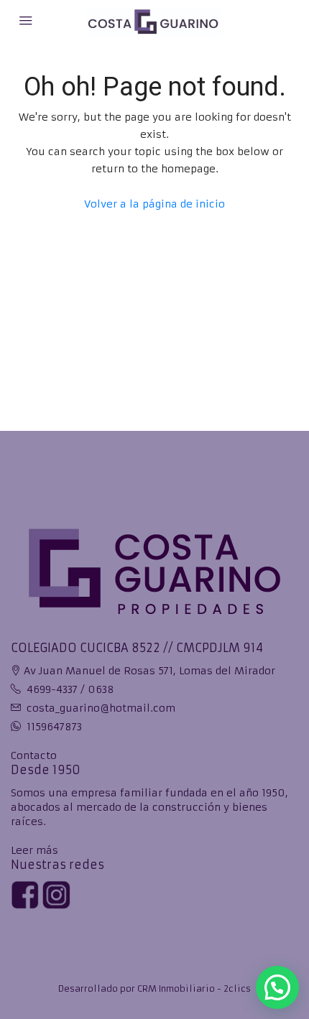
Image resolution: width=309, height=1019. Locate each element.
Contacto (34, 755)
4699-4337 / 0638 (70, 689)
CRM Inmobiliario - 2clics (194, 988)
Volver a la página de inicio (154, 203)
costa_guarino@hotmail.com (101, 708)
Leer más (34, 850)
